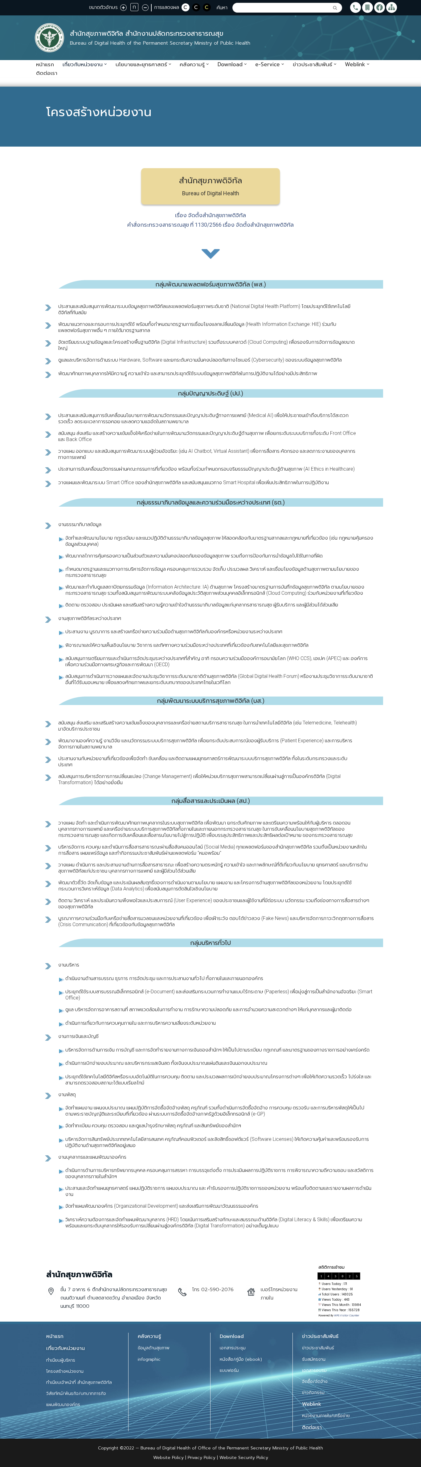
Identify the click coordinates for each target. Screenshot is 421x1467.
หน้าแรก (45, 64)
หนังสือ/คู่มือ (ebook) (241, 1359)
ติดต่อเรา (46, 73)
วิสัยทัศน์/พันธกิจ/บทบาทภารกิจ (76, 1393)
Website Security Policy (243, 1457)
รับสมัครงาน (313, 1359)
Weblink (311, 1404)
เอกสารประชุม (233, 1348)
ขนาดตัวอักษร (103, 7)
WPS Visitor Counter (346, 1315)
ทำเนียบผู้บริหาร (60, 1360)
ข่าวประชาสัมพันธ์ (318, 1348)
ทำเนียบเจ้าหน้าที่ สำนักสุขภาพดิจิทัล (79, 1382)
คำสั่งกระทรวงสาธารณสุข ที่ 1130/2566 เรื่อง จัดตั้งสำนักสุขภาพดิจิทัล (210, 224)
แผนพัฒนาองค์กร (63, 1404)
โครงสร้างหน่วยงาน (65, 1371)
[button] (105, 64)
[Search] (335, 8)
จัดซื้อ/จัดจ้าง (315, 1381)
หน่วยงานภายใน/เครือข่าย (326, 1415)
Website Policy (169, 1457)
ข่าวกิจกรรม (313, 1392)
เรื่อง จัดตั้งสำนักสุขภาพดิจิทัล (210, 215)
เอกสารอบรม (314, 1370)
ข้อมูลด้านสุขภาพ (154, 1348)
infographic (149, 1359)
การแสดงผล (166, 7)
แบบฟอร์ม (229, 1370)
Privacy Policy (200, 1457)
